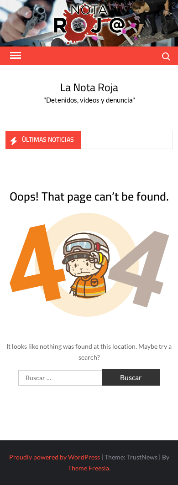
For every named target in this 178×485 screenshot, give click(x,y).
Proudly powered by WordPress (54, 457)
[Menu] (14, 55)
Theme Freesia (88, 468)
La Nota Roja (89, 87)
